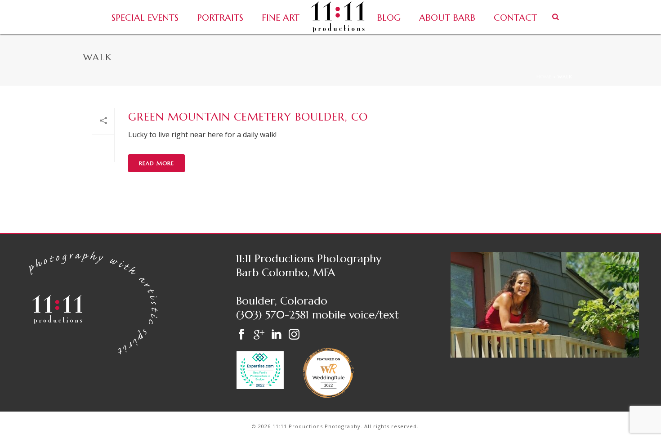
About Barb (447, 17)
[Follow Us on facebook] (241, 335)
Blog (389, 17)
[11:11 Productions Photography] (337, 17)
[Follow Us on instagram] (294, 335)
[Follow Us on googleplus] (259, 335)
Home (544, 77)
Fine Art (280, 17)
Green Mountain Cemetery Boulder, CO (248, 117)
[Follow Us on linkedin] (276, 335)
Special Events (145, 17)
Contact (515, 17)
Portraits (220, 17)
